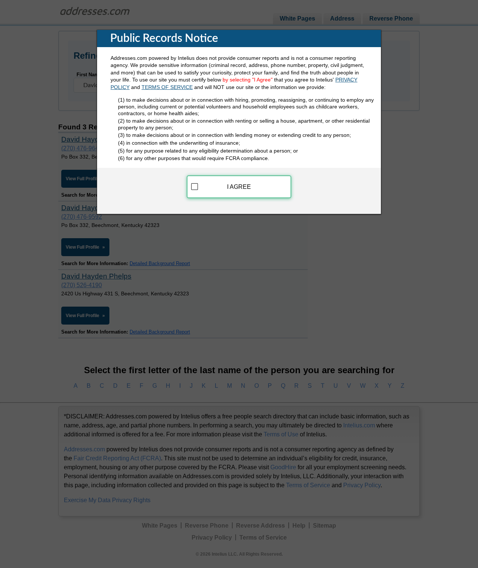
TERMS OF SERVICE (167, 87)
